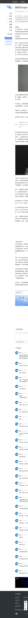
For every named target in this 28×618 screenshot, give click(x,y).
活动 (10, 30)
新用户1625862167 (20, 11)
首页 (10, 13)
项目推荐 (18, 292)
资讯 (10, 19)
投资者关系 (18, 606)
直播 (10, 22)
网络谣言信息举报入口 (20, 610)
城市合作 (17, 597)
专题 (10, 27)
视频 (10, 24)
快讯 (10, 16)
